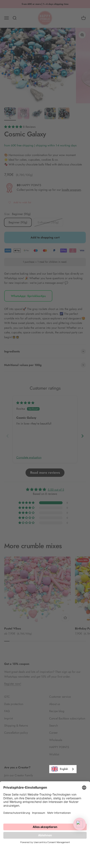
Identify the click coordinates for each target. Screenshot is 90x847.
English (64, 769)
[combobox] (63, 769)
